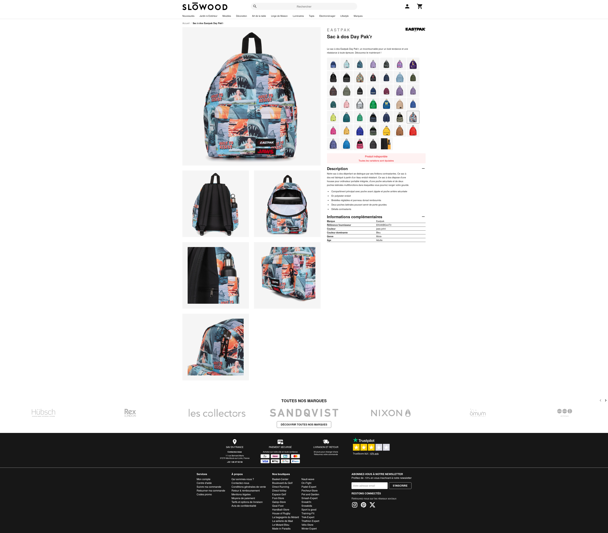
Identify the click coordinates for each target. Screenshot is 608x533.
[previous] (600, 401)
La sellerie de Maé (282, 521)
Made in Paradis (281, 528)
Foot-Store (278, 498)
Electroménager (327, 15)
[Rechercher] (255, 6)
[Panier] (420, 6)
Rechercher (304, 6)
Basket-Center (280, 479)
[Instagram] (355, 505)
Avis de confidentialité (243, 506)
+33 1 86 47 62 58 (235, 461)
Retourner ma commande (211, 490)
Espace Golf (279, 494)
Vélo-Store (307, 525)
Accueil (186, 23)
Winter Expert (309, 528)
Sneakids (306, 506)
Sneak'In (306, 502)
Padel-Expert (308, 487)
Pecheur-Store (309, 490)
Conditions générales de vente (248, 487)
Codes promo (204, 494)
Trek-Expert (307, 517)
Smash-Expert (309, 498)
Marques (358, 15)
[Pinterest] (363, 505)
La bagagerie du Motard (285, 517)
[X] (372, 505)
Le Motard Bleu (280, 525)
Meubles (226, 15)
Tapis (311, 15)
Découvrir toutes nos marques (304, 424)
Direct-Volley (279, 490)
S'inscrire (400, 485)
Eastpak (339, 29)
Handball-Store (280, 509)
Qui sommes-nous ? (242, 479)
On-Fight (306, 483)
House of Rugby (281, 513)
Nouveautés (188, 15)
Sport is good (308, 509)
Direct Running (280, 487)
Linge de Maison (279, 15)
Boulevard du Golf (282, 483)
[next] (605, 401)
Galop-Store (279, 502)
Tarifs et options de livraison (247, 502)
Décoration (241, 15)
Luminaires (298, 15)
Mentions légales (241, 494)
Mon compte (203, 479)
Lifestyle (344, 15)
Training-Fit (307, 513)
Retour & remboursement (245, 490)
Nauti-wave (307, 479)
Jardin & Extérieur (208, 15)
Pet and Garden (310, 494)
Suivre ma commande (209, 487)
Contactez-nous (235, 452)
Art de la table (259, 15)
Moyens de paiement (243, 498)
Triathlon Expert (310, 521)
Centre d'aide (204, 483)
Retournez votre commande (326, 454)
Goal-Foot (277, 506)
